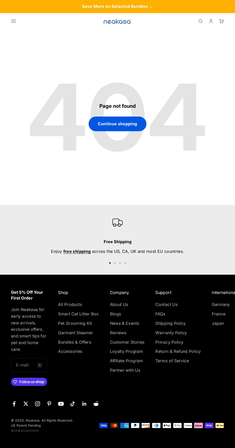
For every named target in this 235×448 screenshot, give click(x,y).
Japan (218, 323)
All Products (70, 304)
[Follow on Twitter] (26, 404)
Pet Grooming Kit (75, 323)
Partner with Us (125, 370)
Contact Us (166, 304)
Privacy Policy (169, 342)
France (218, 313)
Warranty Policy (171, 332)
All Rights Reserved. (57, 420)
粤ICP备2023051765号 (25, 430)
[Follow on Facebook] (14, 404)
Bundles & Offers (74, 342)
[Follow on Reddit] (96, 404)
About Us (119, 304)
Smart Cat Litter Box (78, 313)
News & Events (124, 323)
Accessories (70, 351)
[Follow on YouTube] (61, 404)
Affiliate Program (126, 360)
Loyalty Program (126, 351)
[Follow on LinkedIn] (84, 404)
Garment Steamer (75, 332)
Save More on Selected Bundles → (117, 6)
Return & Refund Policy (178, 351)
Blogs (115, 313)
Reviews (118, 332)
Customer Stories (127, 342)
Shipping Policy (170, 323)
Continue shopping (117, 123)
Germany (221, 304)
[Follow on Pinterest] (49, 404)
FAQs (160, 313)
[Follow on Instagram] (37, 404)
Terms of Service (172, 360)
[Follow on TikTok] (73, 404)
